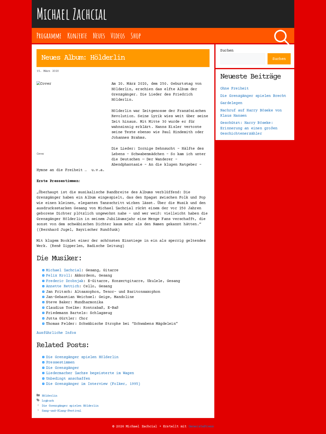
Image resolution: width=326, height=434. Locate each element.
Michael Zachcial (72, 13)
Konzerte (77, 35)
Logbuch (48, 401)
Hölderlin (49, 395)
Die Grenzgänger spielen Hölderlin (70, 406)
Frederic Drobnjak (64, 281)
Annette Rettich (62, 286)
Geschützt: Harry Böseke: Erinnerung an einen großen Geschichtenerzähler (248, 128)
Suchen (226, 50)
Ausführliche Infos (56, 333)
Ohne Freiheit (234, 88)
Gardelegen (231, 103)
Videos (118, 35)
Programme (49, 35)
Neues (99, 35)
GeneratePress (201, 426)
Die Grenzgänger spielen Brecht (253, 96)
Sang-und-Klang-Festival (61, 411)
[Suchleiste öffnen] (281, 35)
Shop (136, 35)
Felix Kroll (58, 275)
